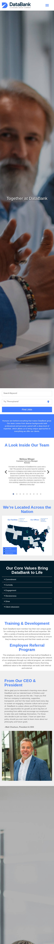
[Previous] (6, 472)
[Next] (48, 472)
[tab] (27, 579)
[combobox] (27, 393)
